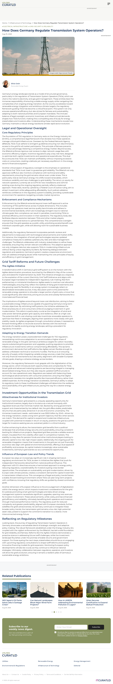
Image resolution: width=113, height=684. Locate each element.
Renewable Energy (45, 661)
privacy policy (82, 635)
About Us (5, 674)
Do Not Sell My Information (73, 674)
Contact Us (15, 674)
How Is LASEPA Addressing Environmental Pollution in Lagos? (70, 602)
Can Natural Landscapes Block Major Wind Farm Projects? (41, 602)
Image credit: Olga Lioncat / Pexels (61, 73)
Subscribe (96, 627)
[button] (52, 612)
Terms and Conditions (54, 674)
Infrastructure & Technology (20, 23)
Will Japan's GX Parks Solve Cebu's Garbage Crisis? (12, 602)
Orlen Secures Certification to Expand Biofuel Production (96, 602)
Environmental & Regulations (13, 666)
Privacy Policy (38, 674)
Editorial (77, 666)
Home (4, 23)
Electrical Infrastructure (15, 26)
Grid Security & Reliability (41, 26)
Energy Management (82, 661)
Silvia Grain (15, 84)
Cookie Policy (26, 674)
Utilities (5, 661)
